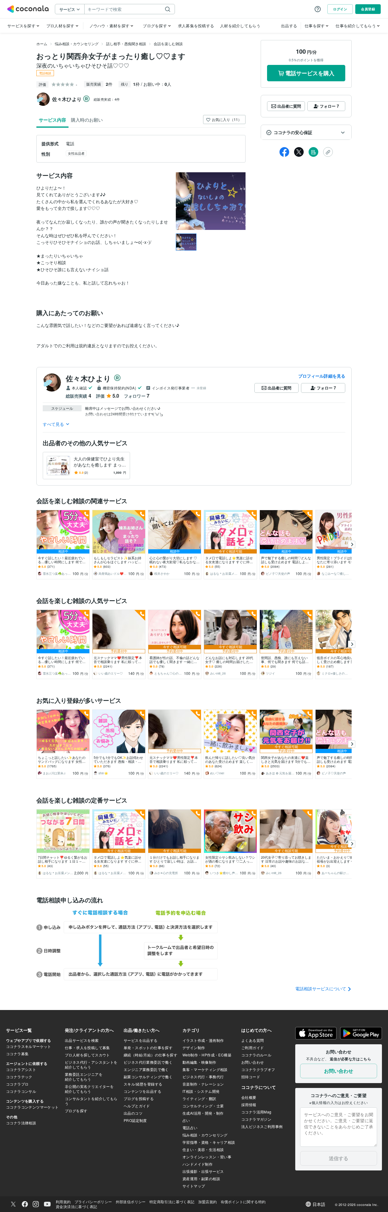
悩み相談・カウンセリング (77, 43)
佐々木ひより (88, 378)
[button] (306, 132)
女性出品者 (76, 153)
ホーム (41, 43)
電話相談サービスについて (321, 988)
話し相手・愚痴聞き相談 (126, 43)
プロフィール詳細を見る (321, 375)
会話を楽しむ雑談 (168, 43)
